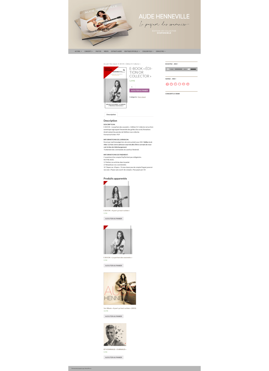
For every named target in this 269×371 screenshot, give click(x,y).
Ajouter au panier (139, 90)
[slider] (193, 69)
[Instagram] (175, 84)
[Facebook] (167, 84)
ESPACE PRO (160, 51)
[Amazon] (184, 84)
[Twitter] (171, 84)
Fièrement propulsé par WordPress (81, 368)
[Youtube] (188, 84)
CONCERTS (88, 51)
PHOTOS (98, 51)
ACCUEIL (77, 51)
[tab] (111, 114)
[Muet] (189, 69)
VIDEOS (106, 51)
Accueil (106, 64)
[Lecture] (168, 69)
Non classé (113, 64)
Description (111, 114)
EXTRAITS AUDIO (116, 51)
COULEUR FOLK (147, 51)
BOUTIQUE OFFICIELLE (131, 51)
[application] (181, 69)
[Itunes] (179, 84)
